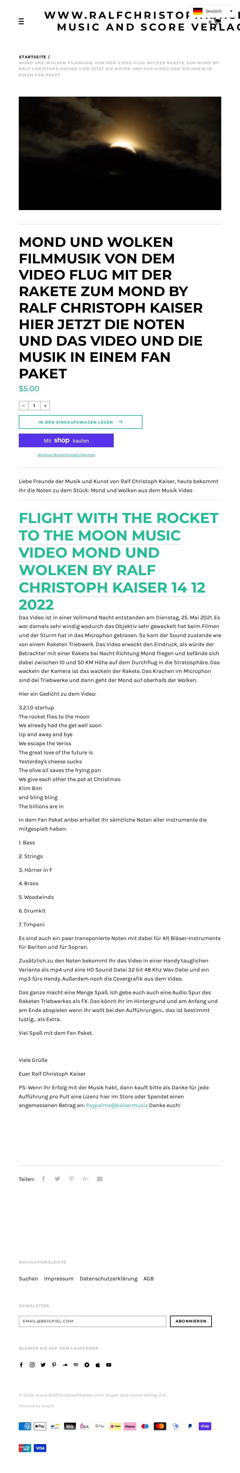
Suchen (28, 1278)
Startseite (32, 57)
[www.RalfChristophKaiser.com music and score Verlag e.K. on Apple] (97, 1364)
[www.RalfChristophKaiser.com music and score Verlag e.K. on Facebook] (21, 1364)
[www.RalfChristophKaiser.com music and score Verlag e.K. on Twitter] (43, 1364)
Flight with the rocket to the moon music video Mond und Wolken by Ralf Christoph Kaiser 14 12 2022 (118, 561)
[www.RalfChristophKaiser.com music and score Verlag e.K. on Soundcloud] (65, 1364)
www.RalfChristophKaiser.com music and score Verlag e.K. (101, 1395)
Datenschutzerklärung (109, 1278)
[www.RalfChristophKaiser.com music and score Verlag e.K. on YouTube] (108, 1364)
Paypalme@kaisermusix (117, 1105)
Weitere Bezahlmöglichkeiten (66, 455)
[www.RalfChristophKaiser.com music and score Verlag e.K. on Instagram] (32, 1364)
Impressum (59, 1278)
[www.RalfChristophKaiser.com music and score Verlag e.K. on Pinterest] (54, 1364)
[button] (212, 11)
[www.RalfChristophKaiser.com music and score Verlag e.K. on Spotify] (75, 1364)
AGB (148, 1278)
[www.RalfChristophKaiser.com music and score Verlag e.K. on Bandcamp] (86, 1364)
